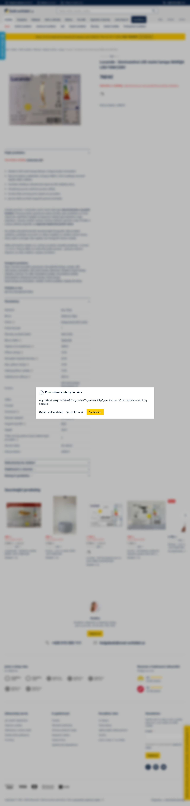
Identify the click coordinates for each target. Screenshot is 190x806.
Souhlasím (95, 412)
